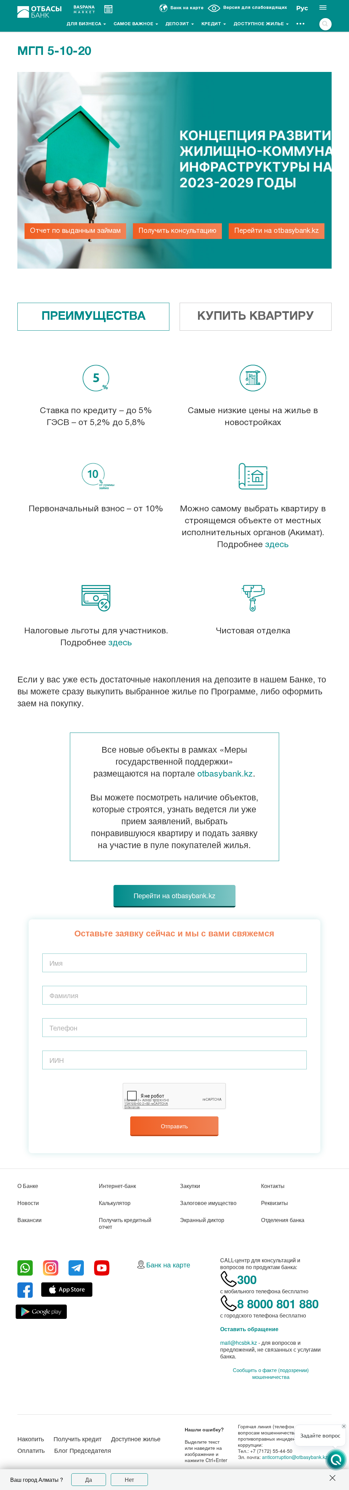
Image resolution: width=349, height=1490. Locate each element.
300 (247, 1279)
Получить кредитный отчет (125, 1223)
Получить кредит (78, 1438)
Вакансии (29, 1220)
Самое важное (134, 24)
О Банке (27, 1186)
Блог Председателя (82, 1450)
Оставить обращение (249, 1329)
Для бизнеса (84, 24)
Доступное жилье (259, 24)
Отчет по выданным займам (75, 231)
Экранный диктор (202, 1220)
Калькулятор (115, 1203)
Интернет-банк (117, 1186)
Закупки (190, 1186)
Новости (28, 1203)
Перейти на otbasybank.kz (276, 231)
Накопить (30, 1438)
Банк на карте (168, 1264)
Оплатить (31, 1450)
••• (300, 24)
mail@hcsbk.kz (238, 1342)
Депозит (178, 24)
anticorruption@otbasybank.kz (295, 1457)
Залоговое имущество (208, 1203)
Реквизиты (274, 1203)
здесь (277, 545)
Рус (302, 8)
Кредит (212, 24)
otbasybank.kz (225, 773)
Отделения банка (282, 1220)
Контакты (273, 1186)
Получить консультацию (177, 231)
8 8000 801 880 (278, 1303)
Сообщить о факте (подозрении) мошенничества (271, 1373)
